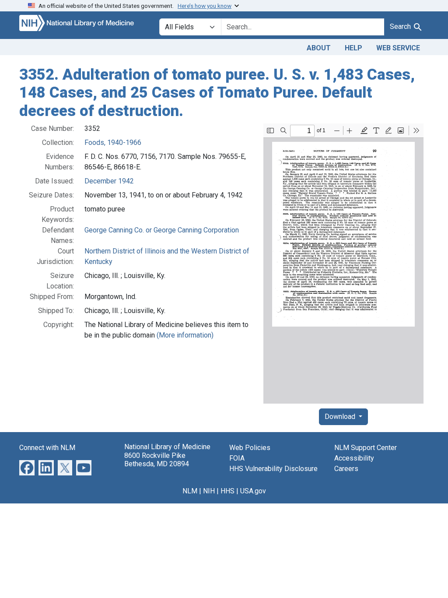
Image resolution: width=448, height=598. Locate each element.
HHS (227, 491)
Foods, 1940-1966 (112, 142)
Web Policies (249, 447)
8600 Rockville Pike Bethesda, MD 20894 (156, 459)
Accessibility (354, 458)
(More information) (185, 335)
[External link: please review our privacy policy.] (27, 467)
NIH (209, 491)
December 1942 (109, 181)
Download (341, 416)
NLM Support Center (365, 447)
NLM (189, 491)
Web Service (398, 48)
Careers (346, 468)
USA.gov (253, 491)
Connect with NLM (47, 447)
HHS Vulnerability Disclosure (273, 468)
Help (353, 48)
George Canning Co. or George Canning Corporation (161, 230)
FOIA (237, 458)
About (319, 48)
